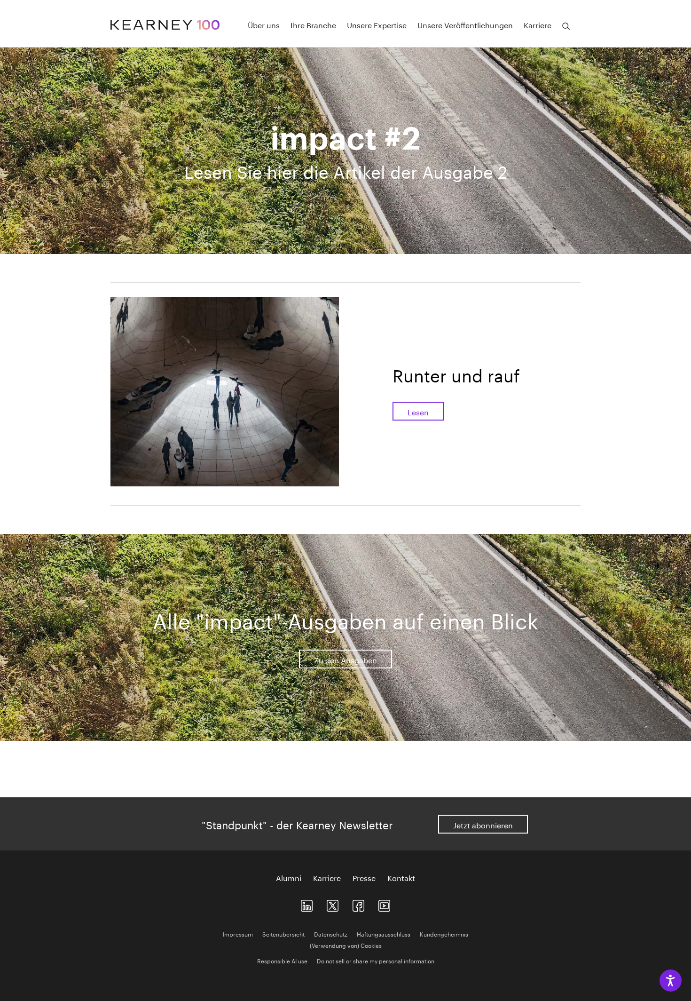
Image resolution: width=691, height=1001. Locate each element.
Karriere (327, 877)
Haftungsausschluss (383, 933)
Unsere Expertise (377, 24)
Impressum (238, 933)
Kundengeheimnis (444, 933)
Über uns (264, 24)
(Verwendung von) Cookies (346, 944)
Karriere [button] (537, 24)
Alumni (288, 877)
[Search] (566, 26)
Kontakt (401, 877)
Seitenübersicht (283, 933)
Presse (364, 877)
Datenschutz (330, 933)
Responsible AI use (282, 960)
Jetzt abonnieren (483, 824)
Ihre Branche (313, 24)
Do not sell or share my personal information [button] (375, 960)
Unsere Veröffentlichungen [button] (465, 24)
